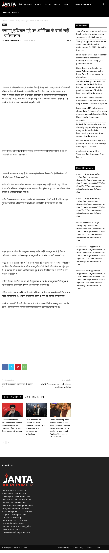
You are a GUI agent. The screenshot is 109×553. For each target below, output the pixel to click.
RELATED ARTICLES (12, 397)
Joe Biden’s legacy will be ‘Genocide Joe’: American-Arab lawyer (90, 154)
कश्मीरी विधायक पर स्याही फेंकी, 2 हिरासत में (17, 385)
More (14, 13)
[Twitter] (11, 367)
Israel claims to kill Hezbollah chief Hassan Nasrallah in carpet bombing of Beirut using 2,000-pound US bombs (12, 425)
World (57, 4)
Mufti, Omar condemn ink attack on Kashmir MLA (56, 385)
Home (4, 20)
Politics (47, 4)
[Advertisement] (36, 64)
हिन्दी (20, 4)
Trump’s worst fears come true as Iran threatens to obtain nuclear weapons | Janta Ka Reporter (91, 34)
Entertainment (82, 4)
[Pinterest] (18, 367)
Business (28, 4)
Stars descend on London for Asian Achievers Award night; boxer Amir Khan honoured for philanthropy (89, 72)
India (37, 4)
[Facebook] (5, 367)
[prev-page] (4, 442)
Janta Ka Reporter (12, 40)
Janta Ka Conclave (93, 547)
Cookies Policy (77, 547)
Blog (5, 13)
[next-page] (8, 442)
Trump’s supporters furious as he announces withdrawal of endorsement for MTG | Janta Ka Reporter (91, 45)
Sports (67, 4)
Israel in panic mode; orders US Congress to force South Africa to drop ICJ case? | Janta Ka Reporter (91, 101)
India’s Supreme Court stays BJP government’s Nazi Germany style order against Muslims (91, 144)
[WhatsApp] (24, 367)
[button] (103, 4)
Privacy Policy (63, 547)
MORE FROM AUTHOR (35, 397)
